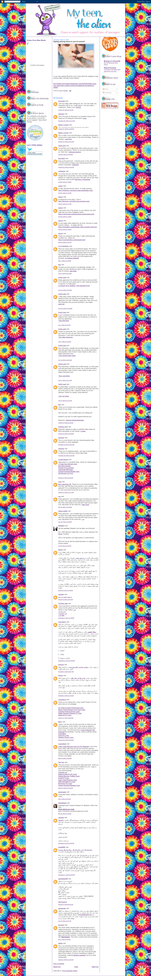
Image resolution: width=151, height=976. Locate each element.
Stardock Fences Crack (65, 737)
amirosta (61, 664)
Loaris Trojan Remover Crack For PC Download (73, 746)
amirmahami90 (63, 879)
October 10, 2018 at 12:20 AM (66, 129)
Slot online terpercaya (66, 337)
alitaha (60, 943)
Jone (59, 482)
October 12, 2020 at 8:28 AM (65, 422)
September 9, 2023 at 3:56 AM (66, 843)
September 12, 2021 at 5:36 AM (66, 660)
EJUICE (78, 107)
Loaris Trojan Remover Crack (67, 780)
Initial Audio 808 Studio (65, 469)
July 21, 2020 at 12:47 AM (65, 400)
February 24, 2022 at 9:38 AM (66, 740)
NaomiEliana (62, 803)
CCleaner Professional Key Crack (69, 711)
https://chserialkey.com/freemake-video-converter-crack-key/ (77, 227)
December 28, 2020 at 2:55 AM (66, 455)
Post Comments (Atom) (69, 971)
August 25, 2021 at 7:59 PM (65, 590)
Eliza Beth (61, 158)
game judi (61, 304)
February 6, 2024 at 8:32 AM (65, 904)
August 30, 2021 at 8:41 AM (65, 599)
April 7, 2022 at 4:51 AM (64, 799)
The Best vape (63, 603)
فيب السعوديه (62, 613)
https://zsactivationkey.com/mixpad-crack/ (71, 240)
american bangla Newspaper (75, 420)
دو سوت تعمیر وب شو (65, 597)
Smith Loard (62, 277)
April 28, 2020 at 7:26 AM (64, 182)
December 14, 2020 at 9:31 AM (66, 444)
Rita (59, 264)
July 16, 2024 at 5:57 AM (64, 921)
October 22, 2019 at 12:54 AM (66, 167)
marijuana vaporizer (75, 152)
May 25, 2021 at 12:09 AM (65, 507)
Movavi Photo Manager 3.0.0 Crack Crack (71, 710)
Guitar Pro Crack (63, 735)
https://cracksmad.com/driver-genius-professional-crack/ (76, 214)
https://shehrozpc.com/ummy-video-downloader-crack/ (75, 190)
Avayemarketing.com (85, 914)
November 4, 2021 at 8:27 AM (66, 671)
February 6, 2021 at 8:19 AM (65, 477)
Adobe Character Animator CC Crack (70, 713)
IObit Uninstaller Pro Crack (66, 782)
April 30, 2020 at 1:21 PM (64, 242)
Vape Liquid (85, 504)
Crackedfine (62, 734)
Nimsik (60, 550)
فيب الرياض (62, 612)
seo (59, 496)
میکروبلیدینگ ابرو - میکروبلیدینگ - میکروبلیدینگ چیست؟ (75, 850)
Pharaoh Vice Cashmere (66, 468)
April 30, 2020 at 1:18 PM (64, 216)
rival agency (62, 622)
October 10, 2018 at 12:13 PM (66, 141)
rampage (61, 594)
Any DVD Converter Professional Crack (70, 708)
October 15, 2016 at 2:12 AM (65, 110)
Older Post (95, 967)
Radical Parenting (110, 68)
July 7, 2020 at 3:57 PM (64, 325)
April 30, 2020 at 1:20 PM (64, 229)
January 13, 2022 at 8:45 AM (65, 717)
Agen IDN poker (64, 320)
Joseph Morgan (63, 459)
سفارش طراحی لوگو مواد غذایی (78, 667)
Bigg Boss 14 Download (82, 179)
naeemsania (62, 792)
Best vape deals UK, (65, 484)
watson (60, 186)
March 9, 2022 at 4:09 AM (65, 758)
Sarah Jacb (62, 145)
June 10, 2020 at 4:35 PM (65, 290)
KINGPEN (75, 165)
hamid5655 (61, 847)
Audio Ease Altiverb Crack (68, 464)
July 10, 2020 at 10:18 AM (65, 360)
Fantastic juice (63, 427)
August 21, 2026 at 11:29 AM (65, 959)
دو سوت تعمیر (80, 558)
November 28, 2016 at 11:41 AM (66, 120)
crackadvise (62, 699)
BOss (60, 722)
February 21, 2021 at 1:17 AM (66, 492)
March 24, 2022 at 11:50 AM (65, 788)
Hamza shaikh (62, 511)
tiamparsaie (62, 908)
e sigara (82, 431)
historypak (61, 101)
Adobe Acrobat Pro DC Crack (67, 774)
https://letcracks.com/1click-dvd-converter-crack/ (74, 201)
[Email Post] (70, 90)
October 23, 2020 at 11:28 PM (66, 433)
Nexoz (60, 534)
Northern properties (80, 955)
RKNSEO (61, 526)
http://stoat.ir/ (62, 902)
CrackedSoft (62, 744)
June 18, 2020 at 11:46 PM (65, 308)
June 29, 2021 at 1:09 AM (65, 521)
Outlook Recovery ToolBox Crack (69, 776)
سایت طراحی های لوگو (78, 678)
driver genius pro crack (66, 809)
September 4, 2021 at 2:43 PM (66, 618)
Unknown (61, 114)
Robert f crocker (63, 125)
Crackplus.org (62, 772)
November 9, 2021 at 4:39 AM (66, 695)
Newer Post (57, 967)
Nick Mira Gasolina (64, 466)
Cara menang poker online (67, 355)
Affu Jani (61, 762)
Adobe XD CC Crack (64, 715)
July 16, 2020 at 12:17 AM (65, 380)
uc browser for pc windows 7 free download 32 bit (74, 286)
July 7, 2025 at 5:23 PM (64, 939)
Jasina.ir (61, 820)
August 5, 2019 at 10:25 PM (65, 154)
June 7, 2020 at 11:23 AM (65, 273)
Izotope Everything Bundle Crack (68, 471)
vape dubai (73, 271)
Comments (108, 92)
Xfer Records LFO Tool (65, 473)
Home (76, 967)
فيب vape (61, 615)
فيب (83, 519)
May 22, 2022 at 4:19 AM (64, 813)
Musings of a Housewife (112, 61)
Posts (106, 89)
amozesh (61, 925)
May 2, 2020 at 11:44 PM (64, 260)
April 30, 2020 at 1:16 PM (64, 193)
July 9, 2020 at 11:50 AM (64, 341)
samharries (61, 171)
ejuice (85, 118)
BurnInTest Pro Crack (65, 783)
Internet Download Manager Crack (69, 785)
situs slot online (64, 396)
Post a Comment (58, 963)
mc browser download (72, 258)
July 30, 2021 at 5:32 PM (64, 545)
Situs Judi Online (64, 376)
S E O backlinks (63, 246)
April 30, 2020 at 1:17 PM (64, 204)
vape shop (68, 139)
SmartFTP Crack (63, 778)
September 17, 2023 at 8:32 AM (66, 874)
